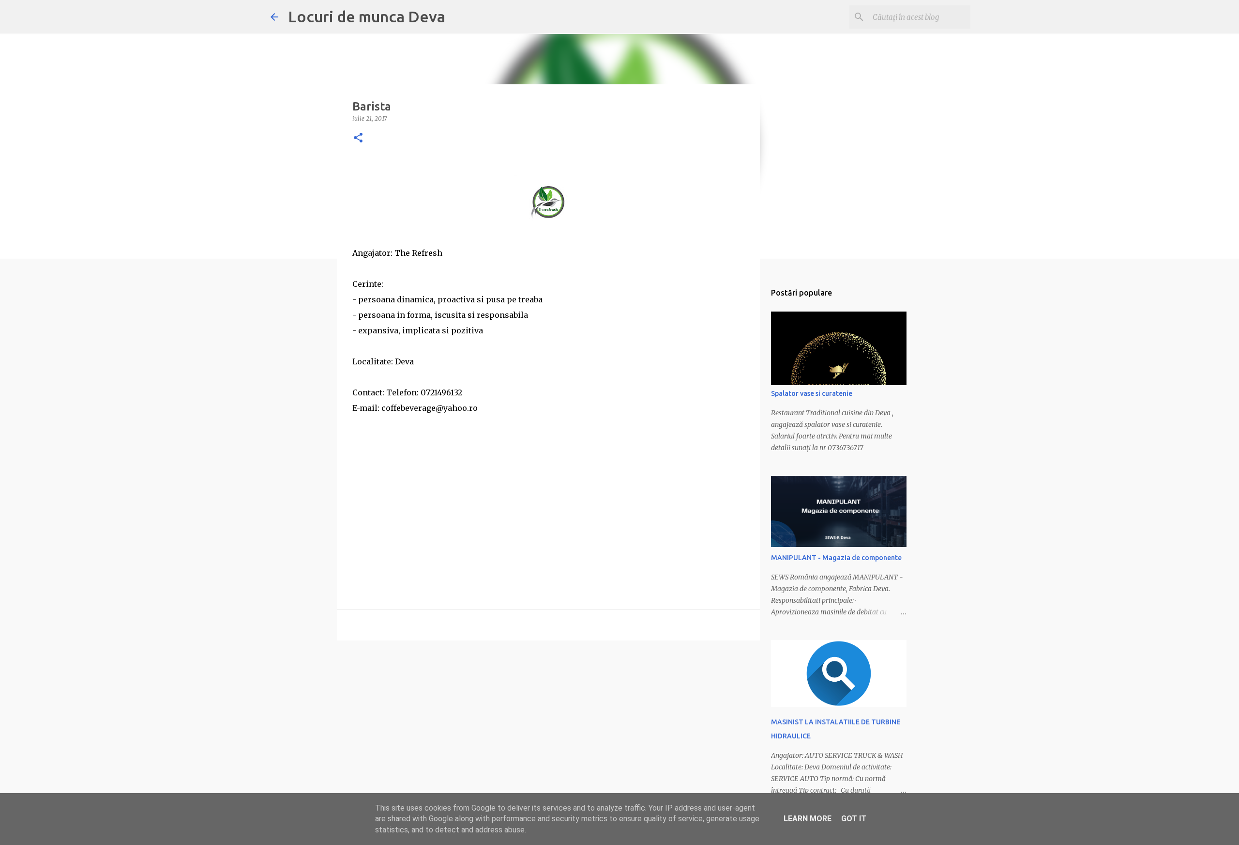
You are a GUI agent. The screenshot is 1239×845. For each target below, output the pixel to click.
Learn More (807, 818)
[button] (358, 138)
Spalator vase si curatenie (811, 393)
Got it (853, 818)
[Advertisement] (548, 483)
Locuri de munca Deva (366, 16)
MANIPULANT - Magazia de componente (836, 558)
